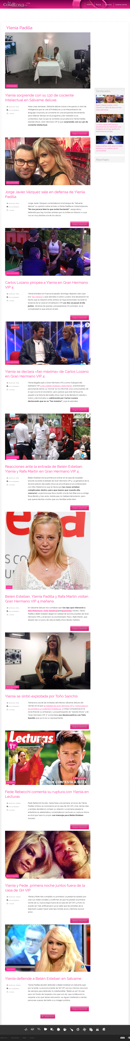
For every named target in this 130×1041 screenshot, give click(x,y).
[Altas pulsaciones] (26, 1029)
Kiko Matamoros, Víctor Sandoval (43, 611)
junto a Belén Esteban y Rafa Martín (56, 386)
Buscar (98, 5)
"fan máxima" (37, 297)
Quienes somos (121, 5)
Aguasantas (66, 611)
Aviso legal (32, 1037)
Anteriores (49, 1016)
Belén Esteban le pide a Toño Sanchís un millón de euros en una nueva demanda (108, 107)
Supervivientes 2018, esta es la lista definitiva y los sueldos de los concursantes (109, 148)
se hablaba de (59, 706)
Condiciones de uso (3, 1037)
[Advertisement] (65, 15)
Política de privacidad (15, 1037)
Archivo (89, 5)
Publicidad (24, 1037)
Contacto (108, 5)
